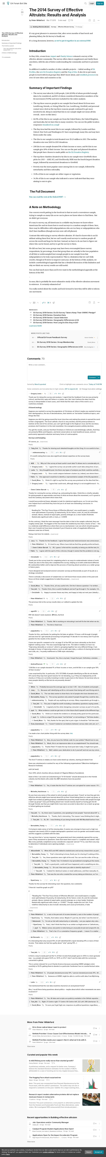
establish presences (88, 75)
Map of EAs (72, 72)
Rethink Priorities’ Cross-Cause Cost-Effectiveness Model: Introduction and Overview (67, 1034)
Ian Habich (45, 1131)
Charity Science (66, 56)
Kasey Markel (33, 1063)
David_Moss (91, 342)
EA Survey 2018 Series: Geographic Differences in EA (60, 347)
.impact (53, 56)
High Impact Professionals (41, 1137)
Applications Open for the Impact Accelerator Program (55, 1135)
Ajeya (31, 1080)
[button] (44, 302)
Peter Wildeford (38, 20)
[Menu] (3, 3)
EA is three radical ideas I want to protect (49, 1027)
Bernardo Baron (46, 1036)
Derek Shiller (36, 1036)
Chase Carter (56, 1036)
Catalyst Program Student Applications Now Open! (53, 1129)
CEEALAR (35, 1125)
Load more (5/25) (35, 326)
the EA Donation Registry (78, 152)
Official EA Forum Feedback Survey (52, 337)
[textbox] (64, 369)
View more (31, 1046)
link (71, 733)
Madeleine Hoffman (56, 1131)
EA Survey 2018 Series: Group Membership (55, 342)
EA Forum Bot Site (18, 3)
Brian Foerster (37, 1131)
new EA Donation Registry (50, 72)
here (8, 1154)
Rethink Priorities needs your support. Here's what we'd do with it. (59, 1040)
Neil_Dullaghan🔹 (89, 347)
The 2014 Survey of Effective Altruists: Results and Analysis (12, 34)
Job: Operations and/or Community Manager (51, 1122)
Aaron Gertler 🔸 (90, 337)
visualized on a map (50, 125)
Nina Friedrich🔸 (55, 1137)
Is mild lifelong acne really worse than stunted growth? (51, 1061)
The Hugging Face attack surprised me (45, 1077)
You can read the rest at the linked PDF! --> (47, 197)
